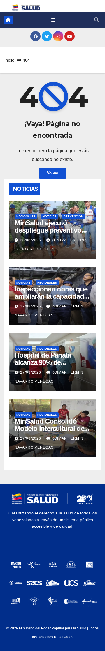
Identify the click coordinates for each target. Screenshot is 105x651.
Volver (52, 173)
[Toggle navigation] (53, 20)
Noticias (50, 216)
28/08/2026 (31, 240)
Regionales (47, 282)
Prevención (73, 216)
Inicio (9, 60)
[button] (96, 19)
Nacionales (26, 216)
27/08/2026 (31, 306)
